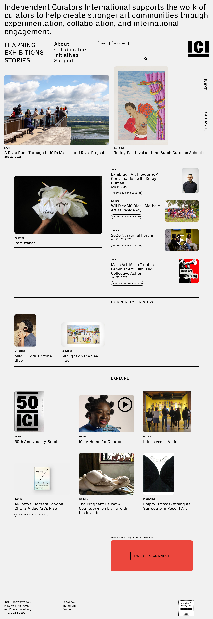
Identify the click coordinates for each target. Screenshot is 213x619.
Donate (104, 43)
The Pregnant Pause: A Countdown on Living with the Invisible (103, 508)
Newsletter (120, 43)
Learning (20, 45)
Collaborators (71, 49)
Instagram (69, 605)
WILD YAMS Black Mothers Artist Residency (135, 208)
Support (64, 60)
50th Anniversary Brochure (39, 441)
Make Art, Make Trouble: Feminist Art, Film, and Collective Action (133, 269)
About (61, 44)
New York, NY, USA (127, 283)
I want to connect (152, 556)
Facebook (68, 602)
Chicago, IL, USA (126, 193)
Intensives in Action (161, 441)
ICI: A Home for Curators (101, 441)
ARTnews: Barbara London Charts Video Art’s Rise (38, 506)
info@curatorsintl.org (18, 609)
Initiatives (66, 55)
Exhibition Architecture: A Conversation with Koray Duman (134, 178)
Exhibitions (24, 52)
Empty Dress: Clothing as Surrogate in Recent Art (166, 506)
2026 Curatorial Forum (132, 235)
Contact (67, 609)
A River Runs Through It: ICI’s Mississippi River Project (54, 152)
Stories (17, 60)
